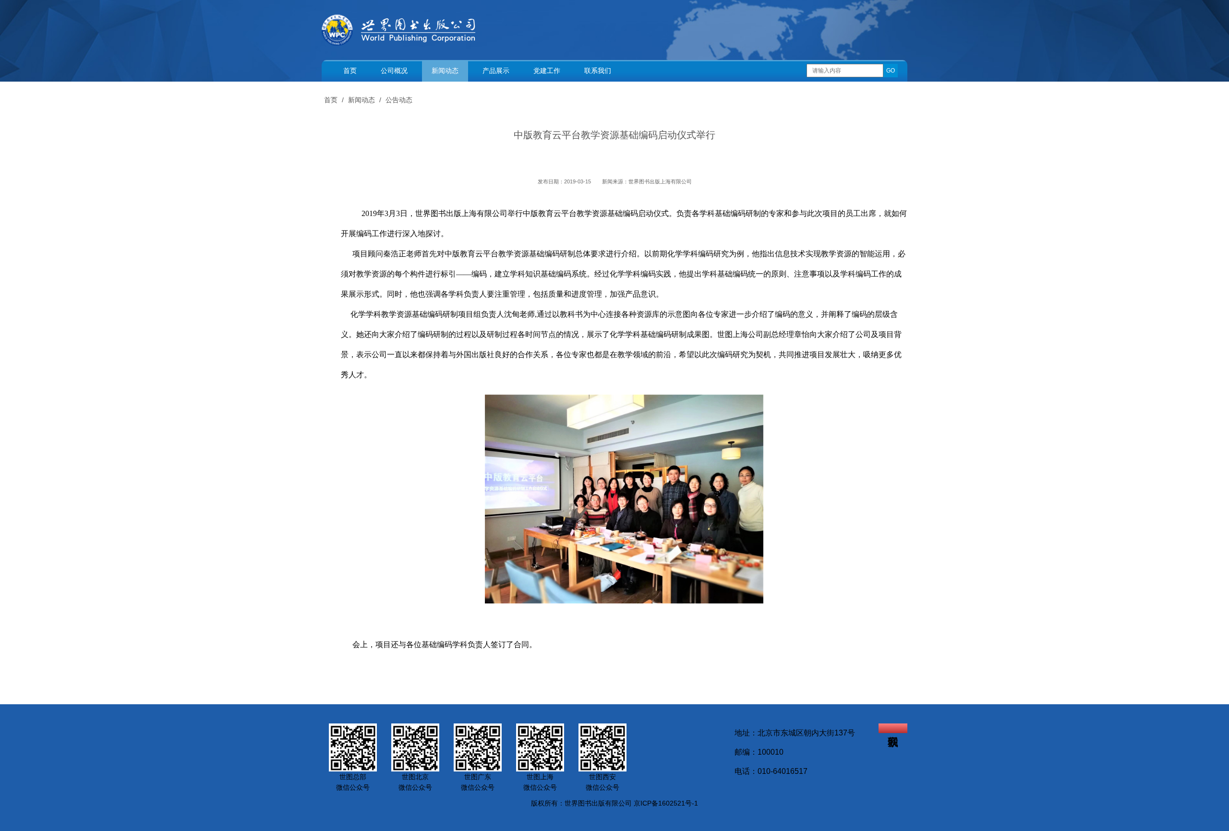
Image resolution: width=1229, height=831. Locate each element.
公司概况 (394, 70)
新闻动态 (445, 70)
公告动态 (399, 100)
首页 (350, 70)
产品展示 (495, 70)
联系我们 (597, 70)
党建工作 (546, 70)
